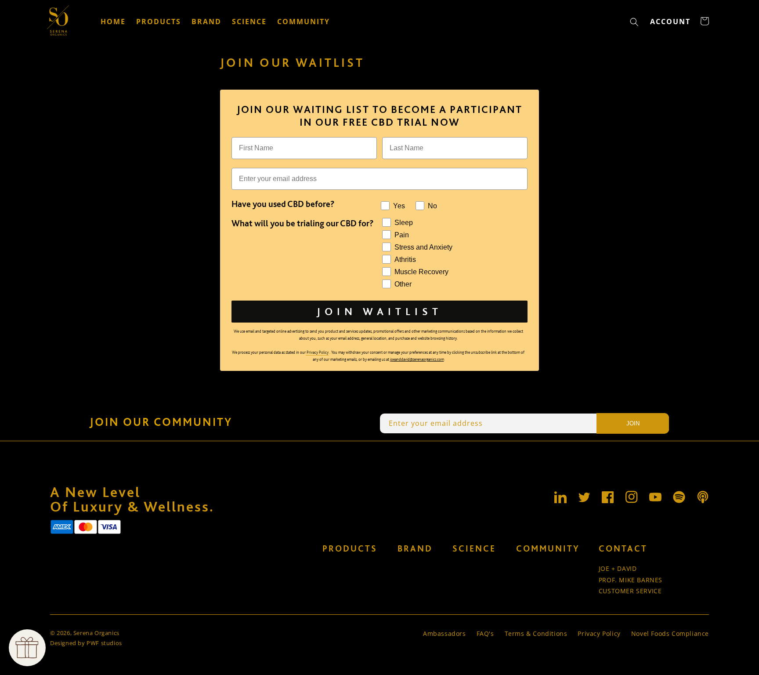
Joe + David (618, 568)
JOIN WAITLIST (379, 311)
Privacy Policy (599, 633)
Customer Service (630, 591)
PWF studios (104, 643)
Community (548, 548)
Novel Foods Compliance (670, 633)
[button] (634, 22)
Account (672, 24)
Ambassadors (444, 633)
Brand (415, 548)
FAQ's (485, 633)
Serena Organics (96, 633)
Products (349, 548)
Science (474, 548)
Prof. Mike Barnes (630, 580)
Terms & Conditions (536, 633)
